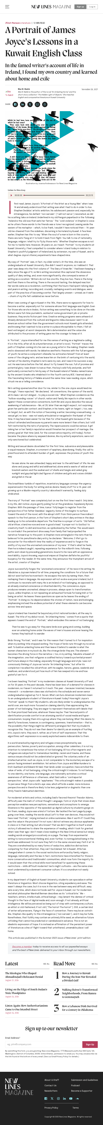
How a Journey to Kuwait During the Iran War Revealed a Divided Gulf (79, 977)
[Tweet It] (30, 104)
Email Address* (12, 1038)
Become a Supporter (82, 1091)
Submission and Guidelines (84, 1080)
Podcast (75, 1086)
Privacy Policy (51, 1108)
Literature (25, 23)
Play (11, 195)
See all (46, 964)
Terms (76, 1108)
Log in (92, 7)
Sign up (80, 7)
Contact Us (50, 1086)
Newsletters (51, 1091)
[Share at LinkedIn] (22, 104)
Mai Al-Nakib (24, 89)
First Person (13, 23)
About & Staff (52, 1080)
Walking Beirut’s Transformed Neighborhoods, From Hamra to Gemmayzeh (80, 993)
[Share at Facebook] (15, 104)
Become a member (22, 947)
